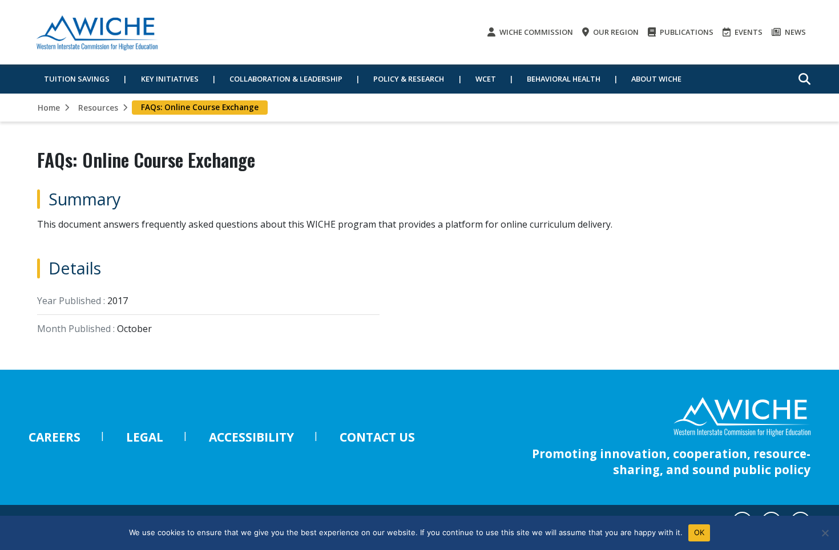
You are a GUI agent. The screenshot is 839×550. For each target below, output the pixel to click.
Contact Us (377, 437)
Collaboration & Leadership (285, 79)
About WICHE (656, 79)
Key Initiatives (170, 79)
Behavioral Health (563, 79)
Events (748, 32)
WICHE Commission (535, 32)
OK (699, 532)
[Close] (824, 533)
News (794, 32)
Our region (615, 32)
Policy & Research (408, 79)
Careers (54, 437)
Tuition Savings (77, 79)
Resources (98, 107)
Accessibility (251, 437)
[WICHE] (97, 32)
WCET (485, 79)
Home (49, 107)
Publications (685, 32)
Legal (144, 437)
